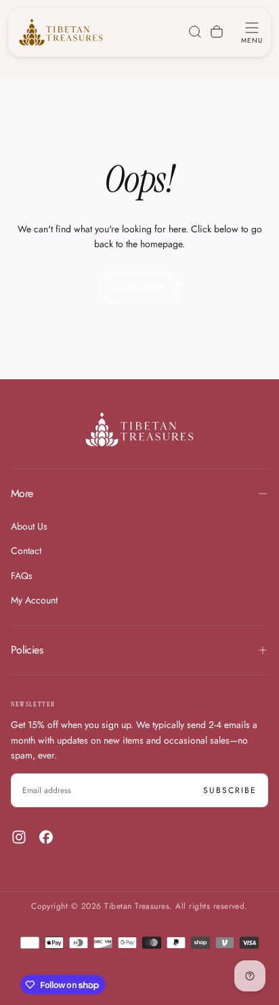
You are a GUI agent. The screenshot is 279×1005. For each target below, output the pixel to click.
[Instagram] (19, 837)
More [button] (22, 493)
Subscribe (230, 790)
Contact (26, 550)
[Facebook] (46, 837)
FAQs (22, 575)
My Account (34, 600)
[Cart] (217, 32)
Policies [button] (27, 650)
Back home (140, 288)
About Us (29, 526)
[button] (252, 32)
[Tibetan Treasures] (139, 429)
